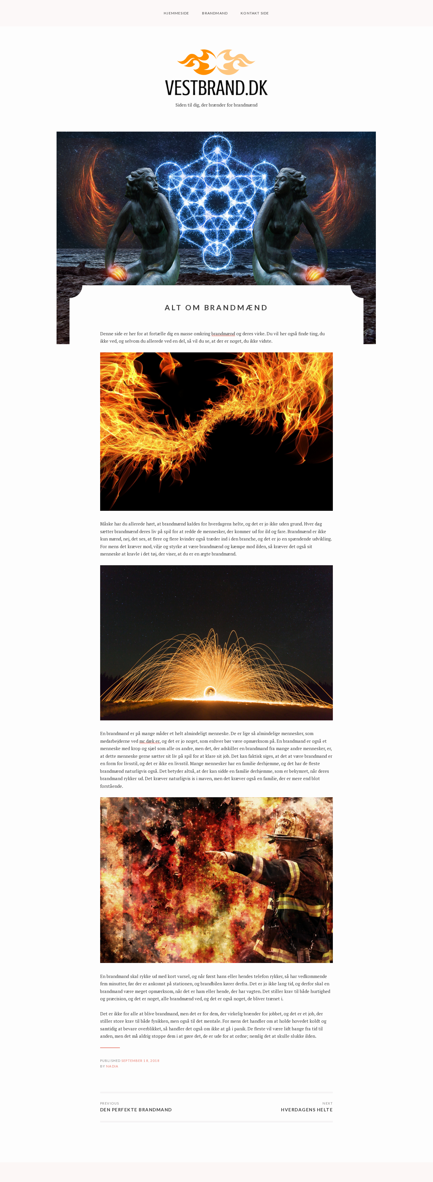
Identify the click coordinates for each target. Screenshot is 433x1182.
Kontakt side (255, 13)
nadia (112, 1066)
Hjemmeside (176, 13)
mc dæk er (149, 741)
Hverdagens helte (307, 1109)
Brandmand (215, 13)
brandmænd (223, 333)
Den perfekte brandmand (136, 1109)
